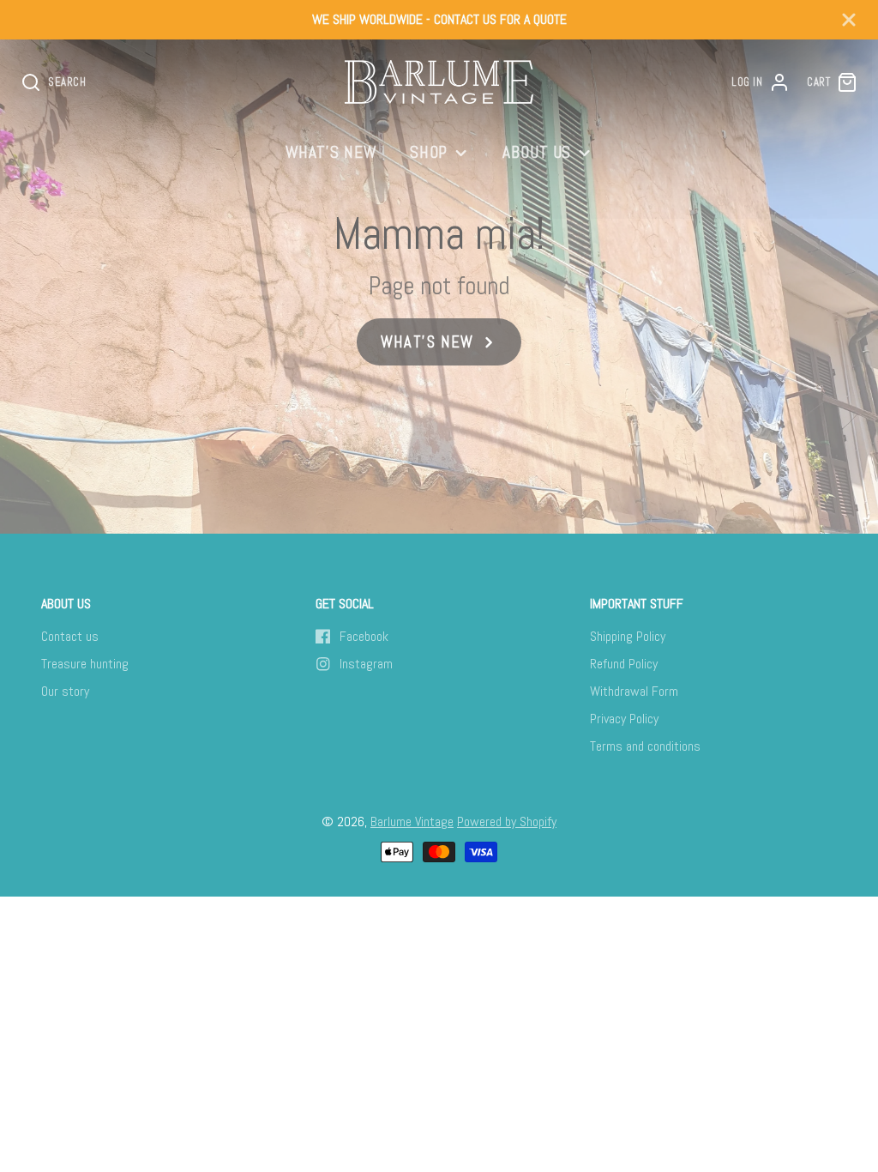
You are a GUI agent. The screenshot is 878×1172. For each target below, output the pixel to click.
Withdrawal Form (634, 691)
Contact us (70, 636)
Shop (429, 152)
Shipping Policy (627, 636)
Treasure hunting (85, 664)
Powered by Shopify (506, 822)
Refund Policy (624, 664)
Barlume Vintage (412, 822)
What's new (331, 152)
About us (537, 152)
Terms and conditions (645, 746)
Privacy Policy (624, 719)
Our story (65, 691)
